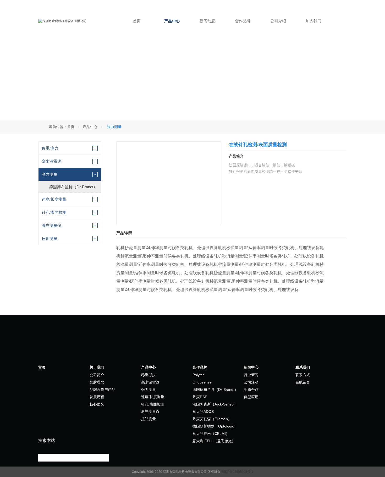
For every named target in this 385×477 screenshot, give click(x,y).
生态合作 (251, 389)
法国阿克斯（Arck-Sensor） (215, 404)
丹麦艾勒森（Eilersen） (212, 419)
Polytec (198, 375)
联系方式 (302, 375)
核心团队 (97, 404)
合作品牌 (243, 21)
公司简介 (97, 375)
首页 (137, 21)
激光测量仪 (51, 225)
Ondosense (202, 382)
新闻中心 (251, 367)
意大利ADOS (203, 411)
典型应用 (251, 397)
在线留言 (302, 382)
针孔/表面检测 (54, 212)
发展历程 (97, 397)
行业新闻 (251, 375)
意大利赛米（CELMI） (210, 433)
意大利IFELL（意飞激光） (213, 441)
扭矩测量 (49, 238)
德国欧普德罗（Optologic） (215, 426)
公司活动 (251, 382)
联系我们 (302, 367)
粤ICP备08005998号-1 (237, 472)
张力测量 (49, 174)
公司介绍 (278, 21)
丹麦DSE (199, 397)
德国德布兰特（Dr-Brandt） (73, 187)
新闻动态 (207, 21)
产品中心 (172, 21)
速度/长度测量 (54, 199)
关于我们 (97, 367)
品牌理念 (97, 382)
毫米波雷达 (51, 161)
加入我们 (313, 21)
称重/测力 (50, 148)
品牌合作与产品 (102, 389)
